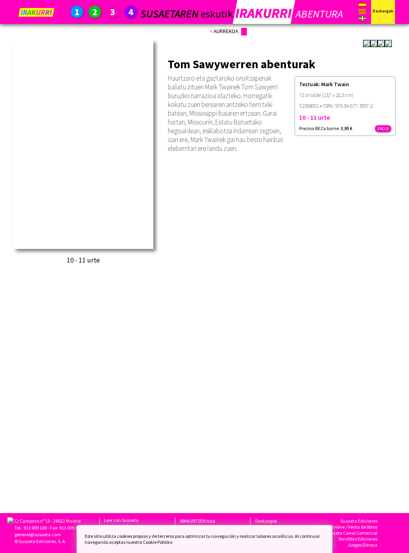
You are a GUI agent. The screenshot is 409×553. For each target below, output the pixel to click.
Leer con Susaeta (121, 520)
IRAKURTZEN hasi (197, 521)
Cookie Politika (158, 542)
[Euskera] (362, 19)
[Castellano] (362, 5)
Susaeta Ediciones (358, 521)
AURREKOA (226, 31)
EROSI (383, 128)
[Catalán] (362, 13)
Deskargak (266, 521)
